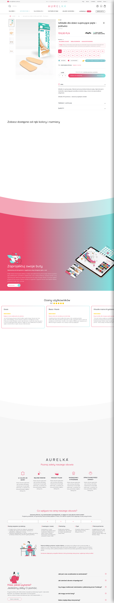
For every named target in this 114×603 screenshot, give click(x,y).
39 (94, 55)
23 (73, 51)
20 (60, 51)
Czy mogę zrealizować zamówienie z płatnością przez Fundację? (80, 587)
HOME (13, 16)
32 (64, 55)
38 (90, 55)
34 (73, 55)
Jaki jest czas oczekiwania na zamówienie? (72, 574)
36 (81, 55)
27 (90, 51)
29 (98, 51)
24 (77, 51)
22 (68, 51)
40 (98, 55)
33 (68, 55)
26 (85, 51)
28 (94, 51)
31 (60, 55)
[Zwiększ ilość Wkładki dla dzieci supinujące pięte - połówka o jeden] (65, 75)
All (19, 16)
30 (102, 51)
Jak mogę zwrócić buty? (66, 593)
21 (64, 51)
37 (85, 55)
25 (81, 51)
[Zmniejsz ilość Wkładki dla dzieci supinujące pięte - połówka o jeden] (59, 75)
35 (77, 55)
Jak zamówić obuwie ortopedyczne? (70, 580)
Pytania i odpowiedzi (14, 599)
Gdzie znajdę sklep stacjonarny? (69, 600)
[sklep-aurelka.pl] (57, 6)
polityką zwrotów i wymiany (90, 72)
